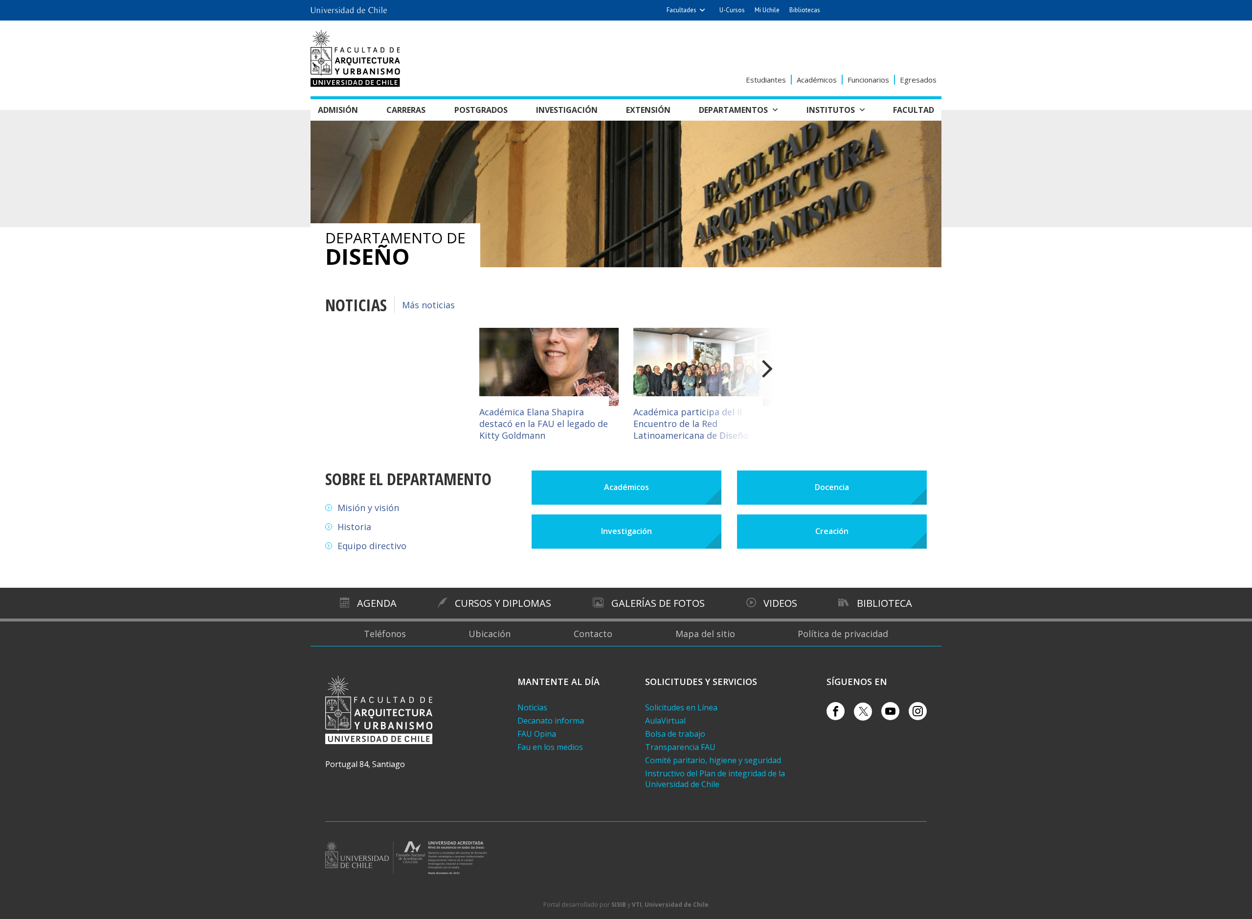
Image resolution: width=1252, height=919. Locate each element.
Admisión (338, 110)
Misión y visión (368, 507)
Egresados (918, 80)
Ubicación (490, 634)
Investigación (567, 110)
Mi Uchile (767, 10)
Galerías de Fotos (658, 603)
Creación (832, 531)
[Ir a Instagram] (918, 711)
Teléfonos (385, 634)
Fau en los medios (550, 747)
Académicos (817, 80)
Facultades (681, 10)
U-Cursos (732, 10)
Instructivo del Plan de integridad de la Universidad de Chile (715, 779)
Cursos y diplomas (503, 603)
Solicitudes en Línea (681, 707)
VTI (637, 904)
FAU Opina (536, 733)
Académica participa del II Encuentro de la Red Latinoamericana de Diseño (690, 423)
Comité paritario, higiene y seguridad (713, 760)
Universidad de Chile (677, 904)
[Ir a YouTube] (890, 711)
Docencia (832, 487)
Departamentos (733, 110)
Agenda (377, 603)
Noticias (532, 707)
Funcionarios (868, 80)
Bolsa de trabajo (675, 733)
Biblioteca (884, 603)
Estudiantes (766, 80)
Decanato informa (550, 720)
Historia (354, 527)
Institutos (830, 110)
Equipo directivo (371, 546)
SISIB (618, 904)
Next (736, 385)
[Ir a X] (863, 712)
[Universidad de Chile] (349, 7)
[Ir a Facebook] (836, 711)
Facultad (913, 110)
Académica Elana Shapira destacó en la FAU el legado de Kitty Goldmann (543, 423)
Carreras (405, 110)
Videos (780, 603)
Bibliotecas (804, 10)
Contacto (593, 634)
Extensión (648, 110)
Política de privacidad (843, 634)
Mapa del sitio (705, 634)
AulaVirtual (665, 720)
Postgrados (481, 110)
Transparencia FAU (680, 747)
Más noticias (428, 305)
